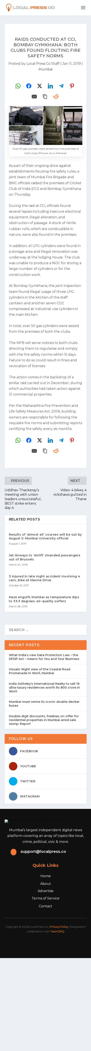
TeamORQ (57, 931)
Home (45, 876)
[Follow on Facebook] (24, 943)
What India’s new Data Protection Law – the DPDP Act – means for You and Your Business (44, 657)
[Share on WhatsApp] (18, 86)
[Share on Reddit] (56, 96)
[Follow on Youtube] (61, 943)
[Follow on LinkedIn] (52, 943)
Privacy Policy (59, 926)
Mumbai (45, 69)
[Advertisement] (45, 1003)
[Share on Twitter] (39, 86)
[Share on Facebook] (29, 86)
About (45, 884)
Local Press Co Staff (42, 64)
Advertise (46, 891)
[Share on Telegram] (61, 86)
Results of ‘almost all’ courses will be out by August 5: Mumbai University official (45, 536)
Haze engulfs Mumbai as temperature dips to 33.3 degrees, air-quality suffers (44, 599)
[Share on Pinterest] (72, 86)
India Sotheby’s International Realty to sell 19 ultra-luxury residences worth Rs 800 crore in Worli (44, 687)
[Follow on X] (33, 943)
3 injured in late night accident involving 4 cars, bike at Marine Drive (44, 578)
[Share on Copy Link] (45, 96)
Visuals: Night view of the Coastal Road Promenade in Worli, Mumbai (39, 671)
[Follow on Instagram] (43, 943)
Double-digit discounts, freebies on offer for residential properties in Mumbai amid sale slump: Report (44, 720)
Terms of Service (45, 898)
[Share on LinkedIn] (50, 86)
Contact (45, 906)
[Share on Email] (34, 96)
